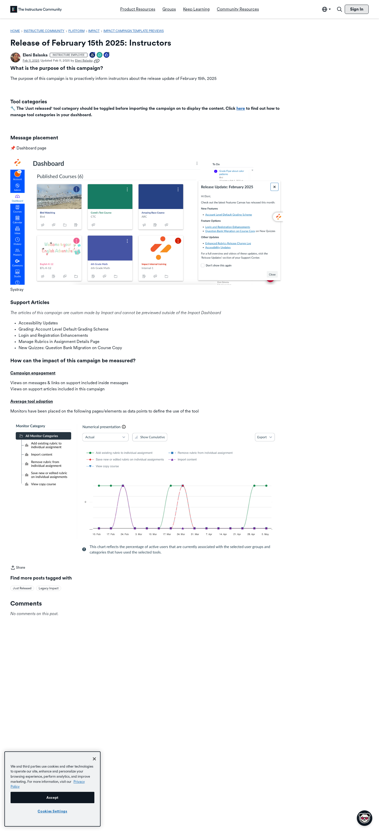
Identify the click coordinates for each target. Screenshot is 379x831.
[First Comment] (100, 55)
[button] (15, 57)
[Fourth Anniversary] (92, 55)
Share (17, 568)
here (240, 108)
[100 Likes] (107, 55)
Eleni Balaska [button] (35, 55)
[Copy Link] (97, 60)
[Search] (339, 9)
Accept (52, 797)
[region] (52, 789)
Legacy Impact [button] (49, 588)
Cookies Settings (52, 811)
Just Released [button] (22, 588)
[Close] (94, 759)
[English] (36, 9)
